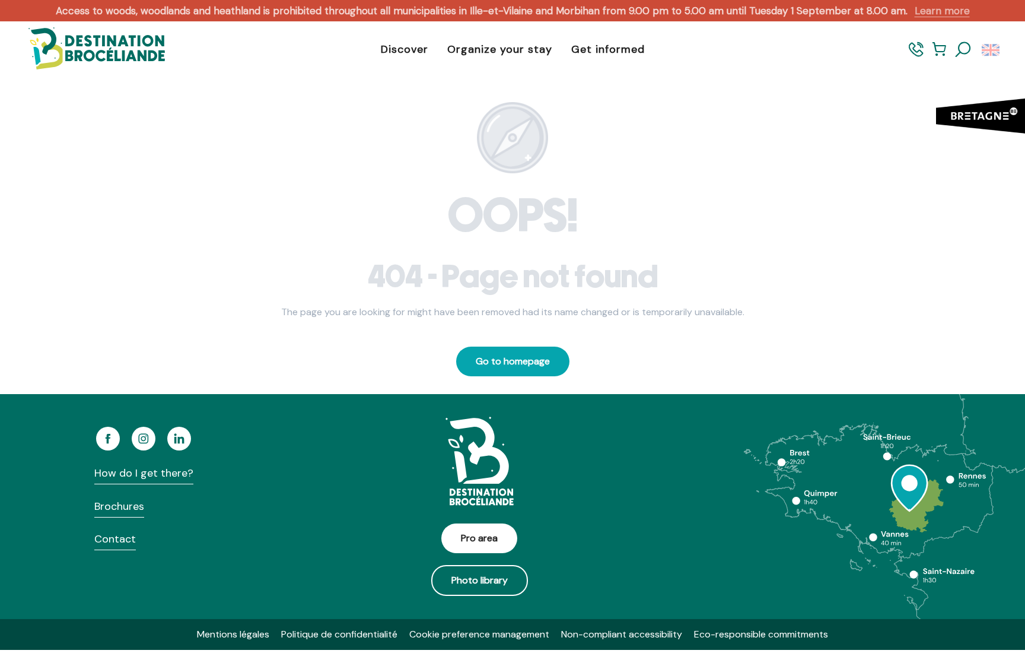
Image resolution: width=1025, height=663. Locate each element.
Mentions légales (233, 634)
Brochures (119, 506)
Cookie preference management (479, 634)
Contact (115, 539)
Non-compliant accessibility (621, 634)
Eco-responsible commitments (761, 634)
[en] (991, 50)
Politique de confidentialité (339, 634)
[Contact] (916, 55)
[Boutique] (939, 55)
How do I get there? (143, 473)
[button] (963, 49)
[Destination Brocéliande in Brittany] (88, 49)
